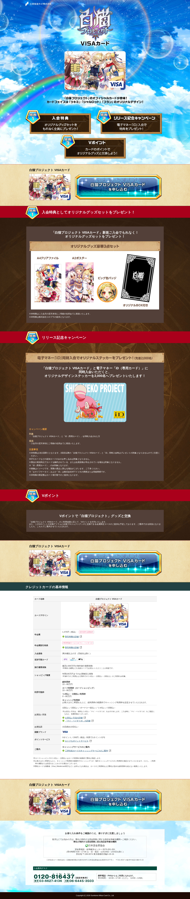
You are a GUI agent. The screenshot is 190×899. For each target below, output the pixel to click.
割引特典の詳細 (72, 637)
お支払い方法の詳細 (74, 718)
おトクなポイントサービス (76, 741)
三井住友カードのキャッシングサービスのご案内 (86, 751)
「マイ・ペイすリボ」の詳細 (77, 721)
